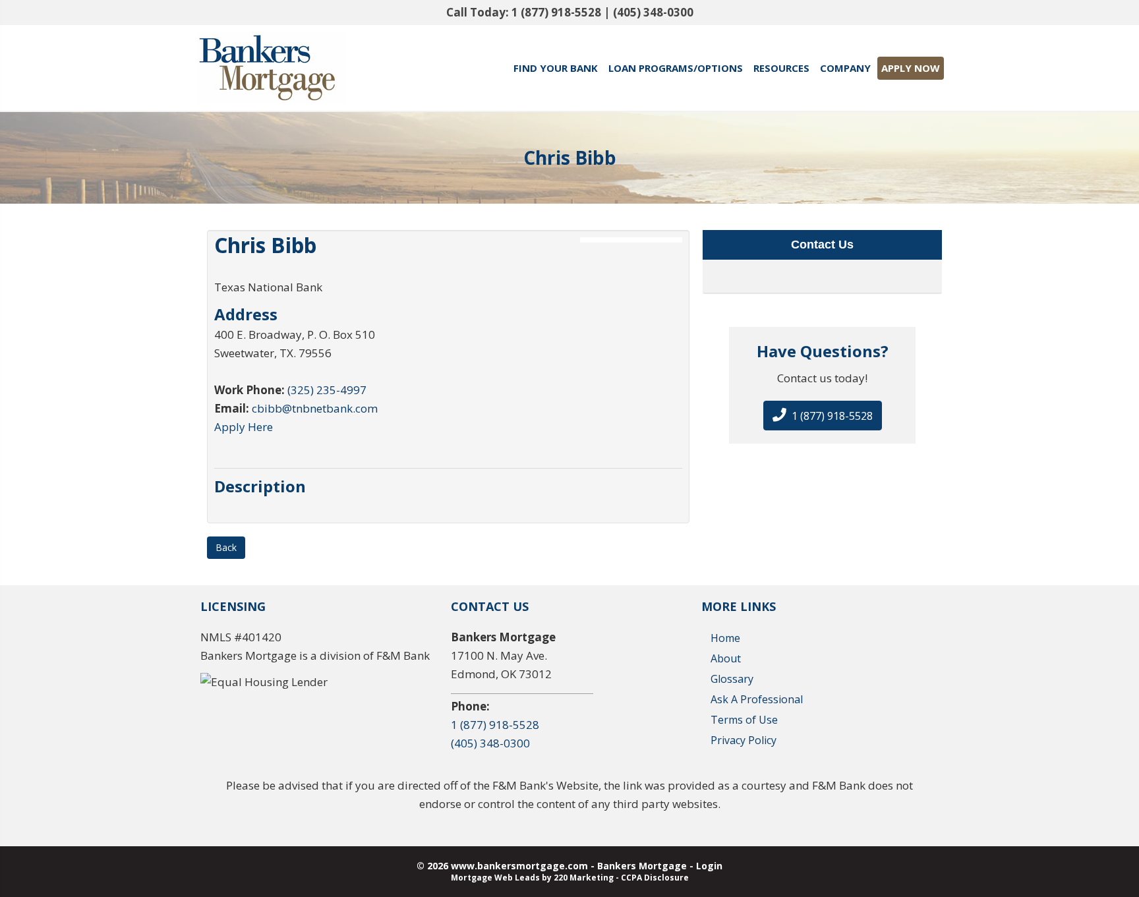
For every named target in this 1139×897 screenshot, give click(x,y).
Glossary (732, 679)
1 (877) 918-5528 (556, 12)
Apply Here (243, 426)
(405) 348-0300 (653, 12)
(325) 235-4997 (326, 389)
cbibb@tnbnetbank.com (315, 408)
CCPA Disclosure (655, 877)
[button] (822, 415)
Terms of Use (744, 719)
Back (226, 547)
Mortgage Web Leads (495, 877)
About (726, 658)
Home (725, 638)
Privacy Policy (743, 740)
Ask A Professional (757, 699)
